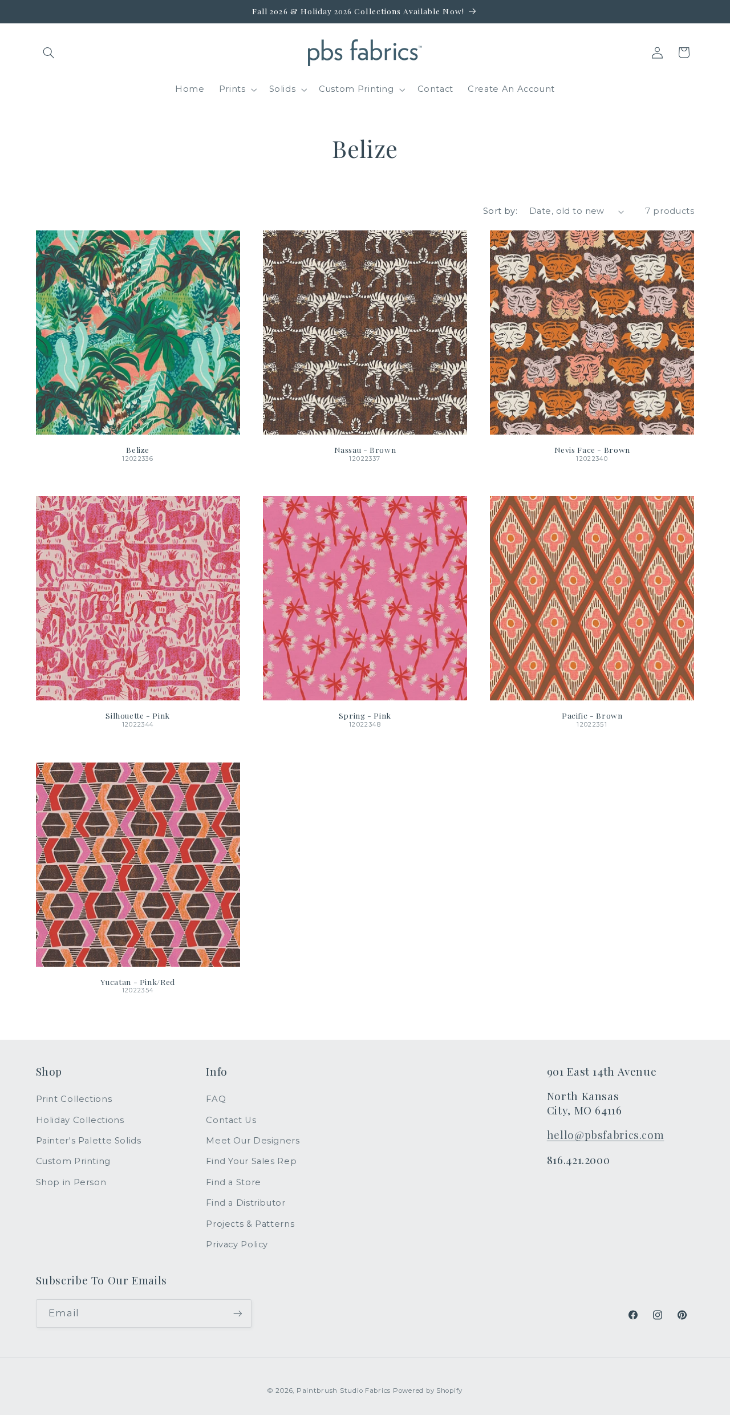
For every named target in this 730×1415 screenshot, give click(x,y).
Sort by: (500, 211)
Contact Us (231, 1120)
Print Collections (74, 1099)
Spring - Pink (365, 715)
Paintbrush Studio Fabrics (344, 1390)
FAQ (216, 1099)
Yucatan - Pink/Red (137, 982)
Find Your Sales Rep (251, 1161)
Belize (137, 450)
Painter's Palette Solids (88, 1141)
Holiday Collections (80, 1120)
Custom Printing (73, 1161)
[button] (49, 52)
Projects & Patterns (250, 1224)
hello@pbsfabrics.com (605, 1135)
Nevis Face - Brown (592, 450)
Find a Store (233, 1182)
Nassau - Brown (365, 450)
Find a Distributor (245, 1203)
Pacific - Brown (592, 715)
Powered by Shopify (428, 1390)
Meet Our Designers (252, 1141)
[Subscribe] (237, 1313)
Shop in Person (71, 1182)
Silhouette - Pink (138, 715)
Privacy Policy (237, 1244)
